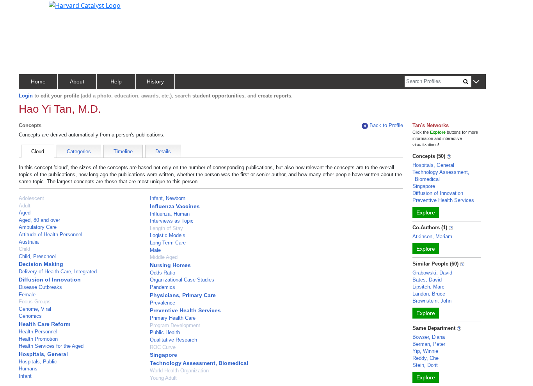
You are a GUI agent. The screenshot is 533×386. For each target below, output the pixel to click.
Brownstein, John (431, 301)
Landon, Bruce (428, 294)
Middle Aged (164, 257)
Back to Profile (386, 125)
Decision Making (41, 264)
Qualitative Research (173, 340)
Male (155, 250)
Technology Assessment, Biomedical (199, 363)
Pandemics (162, 287)
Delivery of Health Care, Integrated (58, 271)
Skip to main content (32, 9)
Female (27, 294)
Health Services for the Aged (51, 346)
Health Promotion (38, 339)
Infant (25, 376)
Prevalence (162, 303)
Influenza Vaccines (175, 206)
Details (163, 151)
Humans (28, 369)
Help (116, 81)
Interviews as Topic (172, 221)
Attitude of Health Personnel (50, 234)
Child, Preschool (37, 256)
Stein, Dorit (425, 365)
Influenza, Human (170, 214)
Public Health (165, 332)
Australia (29, 242)
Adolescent (31, 198)
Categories (79, 151)
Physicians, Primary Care (183, 295)
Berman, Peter (428, 344)
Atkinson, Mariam (432, 236)
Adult (24, 206)
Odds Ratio (162, 273)
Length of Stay (166, 228)
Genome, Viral (35, 309)
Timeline (123, 151)
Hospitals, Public (38, 362)
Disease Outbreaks (40, 287)
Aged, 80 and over (39, 220)
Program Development (175, 325)
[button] (476, 82)
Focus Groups (35, 302)
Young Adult (163, 378)
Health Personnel (38, 332)
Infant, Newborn (167, 198)
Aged (24, 213)
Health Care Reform (44, 324)
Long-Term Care (168, 243)
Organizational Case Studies (182, 280)
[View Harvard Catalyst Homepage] (85, 4)
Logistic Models (167, 235)
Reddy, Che (425, 358)
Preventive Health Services (185, 310)
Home (38, 81)
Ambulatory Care (38, 227)
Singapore (163, 355)
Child (24, 249)
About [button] (77, 81)
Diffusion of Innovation (50, 279)
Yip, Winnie (425, 351)
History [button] (155, 81)
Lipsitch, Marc (428, 287)
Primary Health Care (172, 318)
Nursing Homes (170, 265)
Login (26, 96)
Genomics (30, 316)
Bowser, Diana (428, 337)
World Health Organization (179, 371)
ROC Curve (163, 347)
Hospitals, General (43, 354)
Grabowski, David (432, 273)
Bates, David (427, 280)
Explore (425, 212)
